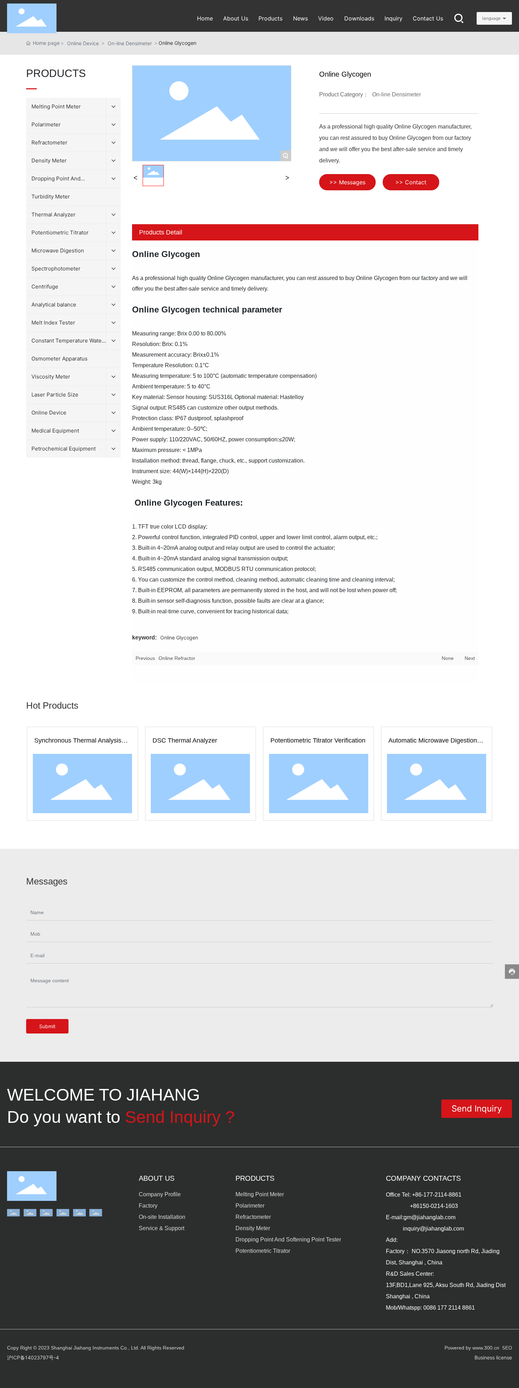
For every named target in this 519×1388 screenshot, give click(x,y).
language (491, 18)
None (448, 658)
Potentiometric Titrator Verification (317, 740)
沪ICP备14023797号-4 (33, 1357)
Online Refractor (177, 658)
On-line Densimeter (130, 43)
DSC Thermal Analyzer (185, 740)
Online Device (83, 43)
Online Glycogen (179, 638)
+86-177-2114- (430, 1195)
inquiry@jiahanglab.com (433, 1229)
